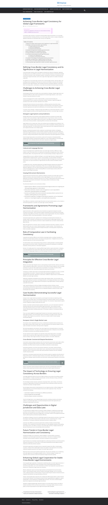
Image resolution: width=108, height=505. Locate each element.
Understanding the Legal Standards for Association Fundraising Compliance (56, 492)
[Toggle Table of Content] (56, 42)
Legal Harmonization (27, 11)
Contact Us (28, 499)
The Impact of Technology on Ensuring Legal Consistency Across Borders (39, 57)
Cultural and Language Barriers (35, 47)
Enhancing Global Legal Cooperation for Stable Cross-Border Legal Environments (42, 62)
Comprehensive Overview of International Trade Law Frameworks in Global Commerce (32, 492)
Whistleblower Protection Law (41, 9)
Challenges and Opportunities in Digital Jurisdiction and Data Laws (38, 59)
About (23, 499)
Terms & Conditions (26, 502)
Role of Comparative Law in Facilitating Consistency (36, 51)
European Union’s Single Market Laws (36, 55)
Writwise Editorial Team (34, 26)
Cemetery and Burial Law (55, 9)
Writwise (61, 2)
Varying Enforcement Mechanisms (35, 48)
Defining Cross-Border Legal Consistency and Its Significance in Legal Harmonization (42, 43)
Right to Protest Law (67, 9)
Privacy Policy (35, 499)
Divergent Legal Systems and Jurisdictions (36, 46)
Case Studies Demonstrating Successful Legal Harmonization (37, 54)
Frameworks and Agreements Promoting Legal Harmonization (37, 50)
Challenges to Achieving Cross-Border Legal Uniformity (36, 44)
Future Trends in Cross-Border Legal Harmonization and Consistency (39, 60)
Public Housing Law (38, 11)
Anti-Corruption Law (48, 11)
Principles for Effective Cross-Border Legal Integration (36, 52)
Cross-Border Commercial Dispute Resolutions (37, 56)
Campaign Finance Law (27, 9)
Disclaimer (41, 499)
